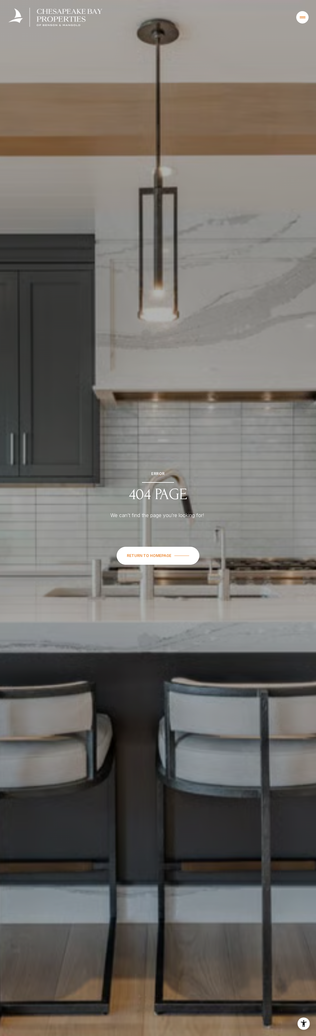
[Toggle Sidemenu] (302, 17)
